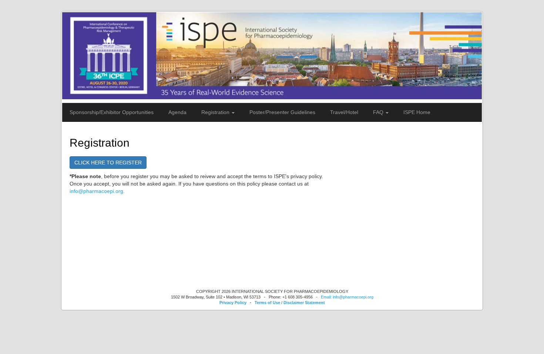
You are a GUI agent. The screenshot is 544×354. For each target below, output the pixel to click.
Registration (216, 112)
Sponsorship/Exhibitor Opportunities (112, 112)
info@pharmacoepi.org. (97, 191)
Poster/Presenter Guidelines (282, 112)
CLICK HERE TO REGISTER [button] (108, 163)
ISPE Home (416, 112)
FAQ (379, 112)
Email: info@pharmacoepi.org (347, 297)
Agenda (177, 112)
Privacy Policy (232, 302)
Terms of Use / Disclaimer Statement (290, 302)
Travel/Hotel (344, 112)
